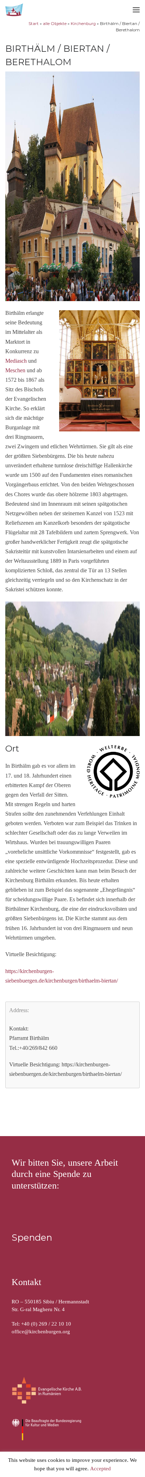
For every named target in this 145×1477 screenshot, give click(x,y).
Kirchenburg (83, 23)
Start (34, 23)
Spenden (32, 1237)
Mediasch (16, 360)
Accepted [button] (100, 1469)
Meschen (15, 370)
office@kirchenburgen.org (41, 1331)
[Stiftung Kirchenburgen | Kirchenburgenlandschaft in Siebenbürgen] (14, 9)
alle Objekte (55, 23)
